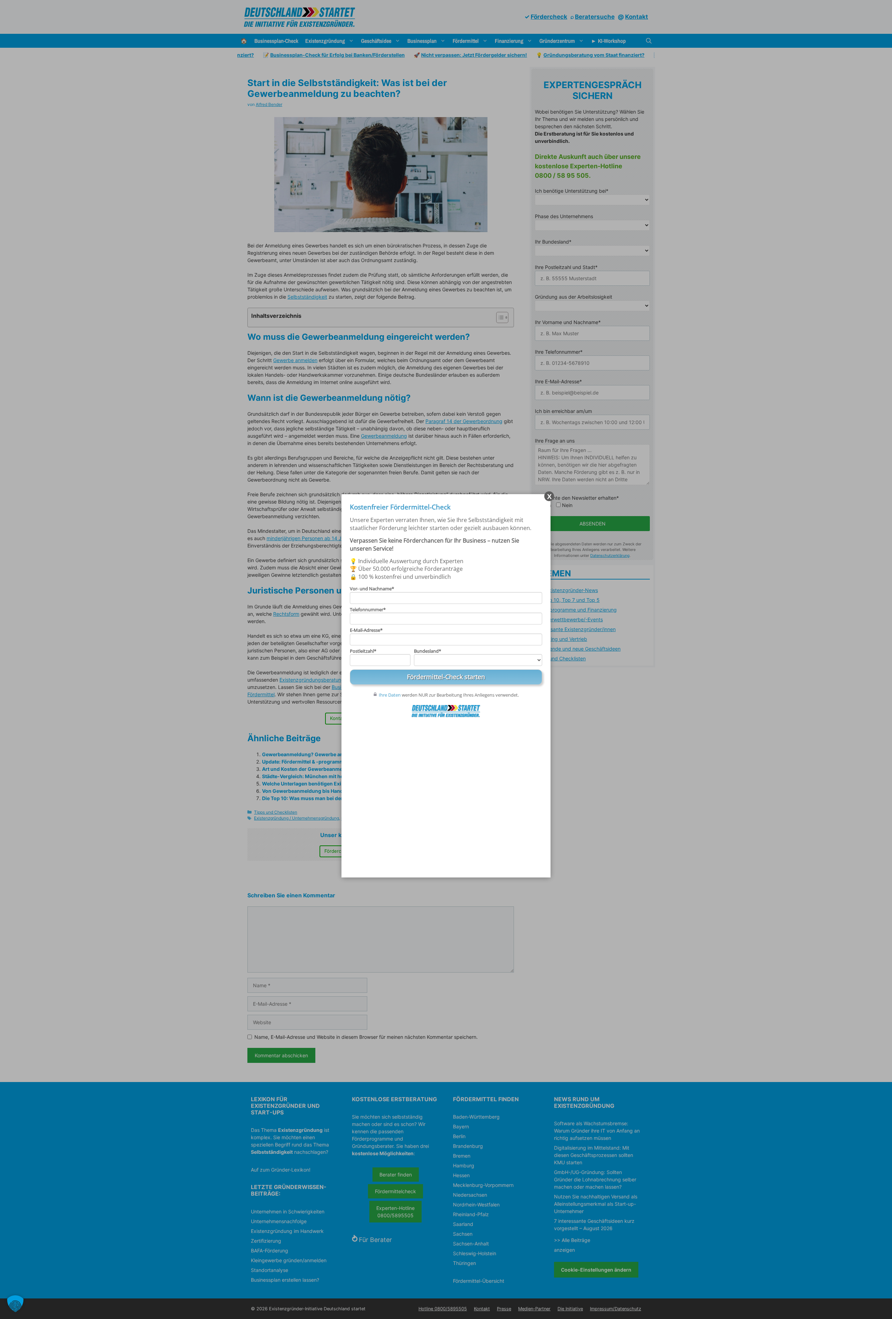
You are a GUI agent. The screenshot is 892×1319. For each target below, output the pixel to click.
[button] (15, 1303)
